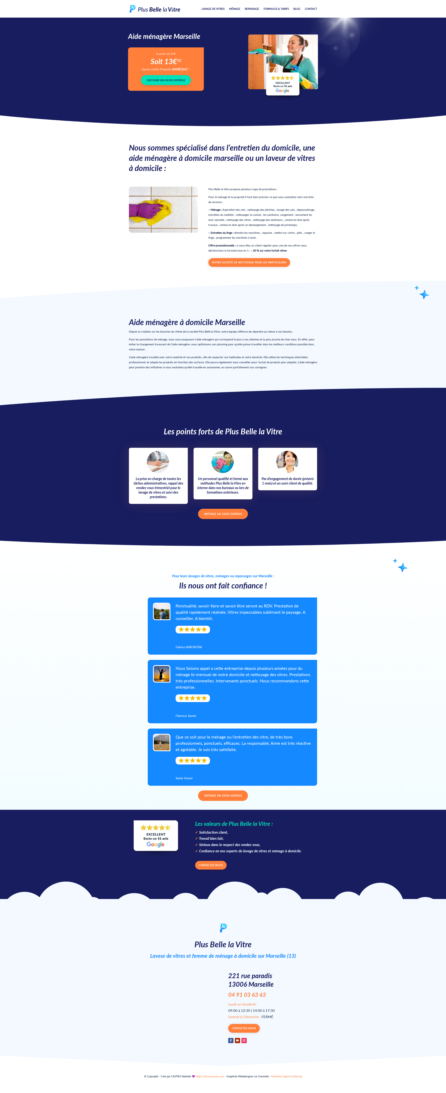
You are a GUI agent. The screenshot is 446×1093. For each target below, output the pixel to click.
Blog (296, 8)
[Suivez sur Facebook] (230, 1040)
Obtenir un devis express (166, 80)
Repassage (252, 8)
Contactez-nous (211, 865)
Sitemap (297, 1076)
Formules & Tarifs (276, 8)
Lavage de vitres (213, 8)
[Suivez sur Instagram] (244, 1040)
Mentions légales (281, 1076)
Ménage (234, 8)
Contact (311, 8)
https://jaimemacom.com (210, 1076)
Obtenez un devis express (223, 513)
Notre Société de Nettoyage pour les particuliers (249, 262)
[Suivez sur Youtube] (237, 1040)
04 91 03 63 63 (247, 994)
